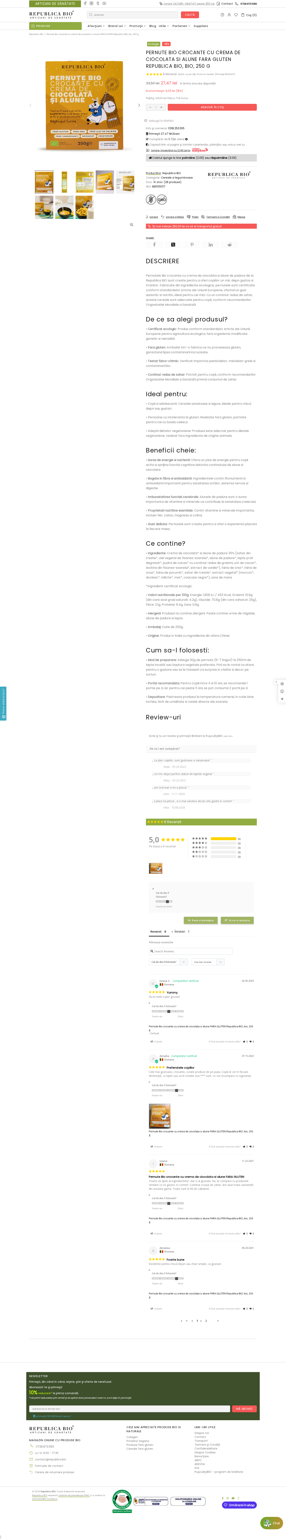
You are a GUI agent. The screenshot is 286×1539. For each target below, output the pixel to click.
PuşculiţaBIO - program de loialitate (219, 1472)
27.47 (164, 133)
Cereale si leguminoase (177, 177)
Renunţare (202, 1456)
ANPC (198, 1460)
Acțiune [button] (158, 1041)
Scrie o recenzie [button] (239, 920)
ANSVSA (200, 1464)
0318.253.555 (176, 128)
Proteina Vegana (137, 1441)
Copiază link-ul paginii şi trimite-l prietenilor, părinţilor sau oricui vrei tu (197, 145)
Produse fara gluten (139, 1445)
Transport (201, 1441)
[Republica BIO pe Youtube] (104, 3)
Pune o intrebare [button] (203, 920)
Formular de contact (49, 1466)
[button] (160, 120)
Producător (153, 173)
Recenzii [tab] (155, 931)
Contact (227, 4)
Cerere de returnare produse (54, 1472)
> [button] (218, 1321)
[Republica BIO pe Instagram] (91, 3)
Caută (190, 15)
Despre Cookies (205, 1452)
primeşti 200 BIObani (53, 1416)
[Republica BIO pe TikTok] (98, 3)
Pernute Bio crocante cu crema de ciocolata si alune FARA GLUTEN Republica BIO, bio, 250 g (201, 1028)
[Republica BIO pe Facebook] (85, 3)
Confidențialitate (206, 1448)
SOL (197, 1468)
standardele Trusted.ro (44, 1498)
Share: (150, 238)
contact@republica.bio (50, 1459)
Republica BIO (51, 14)
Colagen (132, 1437)
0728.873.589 (248, 3)
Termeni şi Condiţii (207, 1444)
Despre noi (202, 1433)
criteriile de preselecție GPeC (74, 1495)
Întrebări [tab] (180, 931)
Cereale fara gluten (139, 1448)
